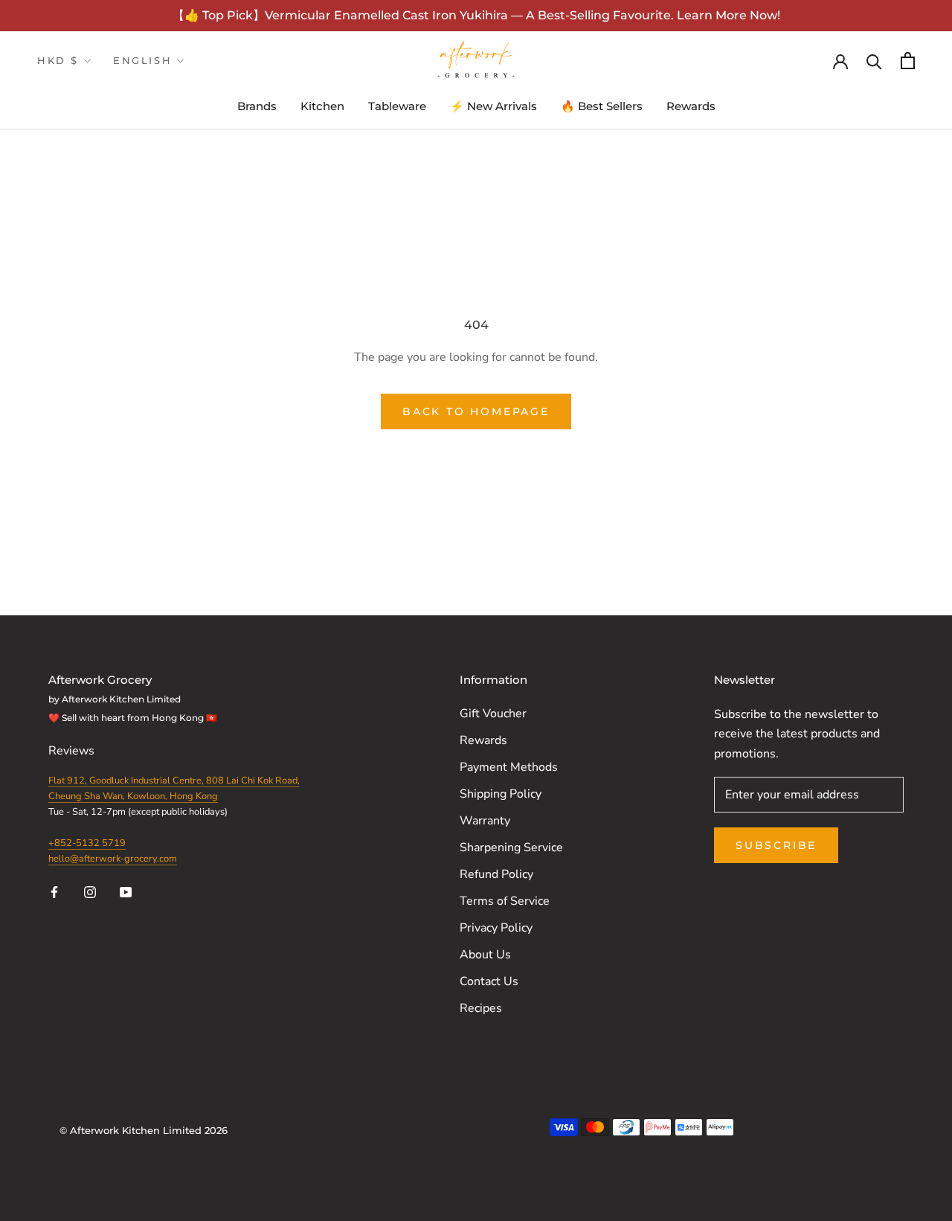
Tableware (397, 106)
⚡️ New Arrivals (493, 106)
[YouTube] (126, 891)
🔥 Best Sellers (602, 106)
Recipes (481, 1008)
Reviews (72, 751)
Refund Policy (496, 874)
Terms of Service (505, 901)
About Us (485, 954)
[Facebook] (54, 891)
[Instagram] (90, 891)
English (142, 60)
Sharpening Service (511, 847)
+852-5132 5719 (87, 843)
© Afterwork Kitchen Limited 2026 (144, 1130)
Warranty (485, 821)
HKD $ (58, 60)
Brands (257, 106)
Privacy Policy (496, 928)
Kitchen (322, 106)
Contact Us (489, 981)
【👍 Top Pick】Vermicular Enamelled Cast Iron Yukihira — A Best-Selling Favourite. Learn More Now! (476, 15)
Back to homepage (476, 411)
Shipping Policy (500, 794)
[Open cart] (908, 60)
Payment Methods (509, 767)
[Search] (874, 60)
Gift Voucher (493, 713)
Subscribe (776, 845)
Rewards (690, 106)
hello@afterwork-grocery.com (112, 858)
